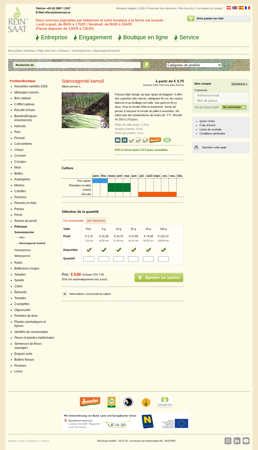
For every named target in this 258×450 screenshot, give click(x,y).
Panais (19, 209)
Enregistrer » (239, 83)
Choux (18, 150)
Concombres (23, 144)
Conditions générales (212, 133)
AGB (142, 8)
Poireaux (63, 50)
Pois (17, 132)
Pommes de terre (26, 316)
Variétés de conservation (31, 332)
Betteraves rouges (26, 268)
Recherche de (25, 64)
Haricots (20, 126)
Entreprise (54, 37)
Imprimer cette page (214, 147)
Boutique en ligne (145, 37)
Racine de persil (25, 221)
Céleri (18, 286)
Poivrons (20, 197)
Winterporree (22, 255)
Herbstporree (22, 250)
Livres (18, 371)
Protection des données (161, 8)
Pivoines (20, 365)
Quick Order (207, 121)
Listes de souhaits (211, 129)
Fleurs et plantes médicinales (34, 337)
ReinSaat (29, 50)
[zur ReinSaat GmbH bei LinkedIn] (237, 441)
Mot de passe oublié (207, 106)
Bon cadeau (22, 98)
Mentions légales (126, 8)
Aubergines (22, 179)
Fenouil (19, 138)
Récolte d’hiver (24, 110)
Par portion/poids (73, 220)
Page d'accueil (46, 50)
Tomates (20, 298)
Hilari (22, 237)
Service (189, 37)
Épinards (20, 292)
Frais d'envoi (207, 125)
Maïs (17, 167)
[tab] (73, 221)
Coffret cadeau (24, 104)
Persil (18, 215)
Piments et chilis (25, 203)
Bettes (18, 173)
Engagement (95, 37)
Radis (18, 262)
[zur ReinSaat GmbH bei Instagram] (228, 441)
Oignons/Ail (22, 310)
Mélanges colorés (26, 92)
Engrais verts (23, 354)
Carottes (20, 191)
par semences (96, 220)
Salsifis (19, 280)
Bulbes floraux (24, 359)
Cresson (20, 155)
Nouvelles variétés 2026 (31, 86)
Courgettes (21, 304)
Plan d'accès (186, 8)
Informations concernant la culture (90, 293)
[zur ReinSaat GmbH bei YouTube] (246, 441)
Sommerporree (81, 50)
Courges (20, 161)
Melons (19, 185)
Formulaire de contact (209, 8)
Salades (20, 274)
